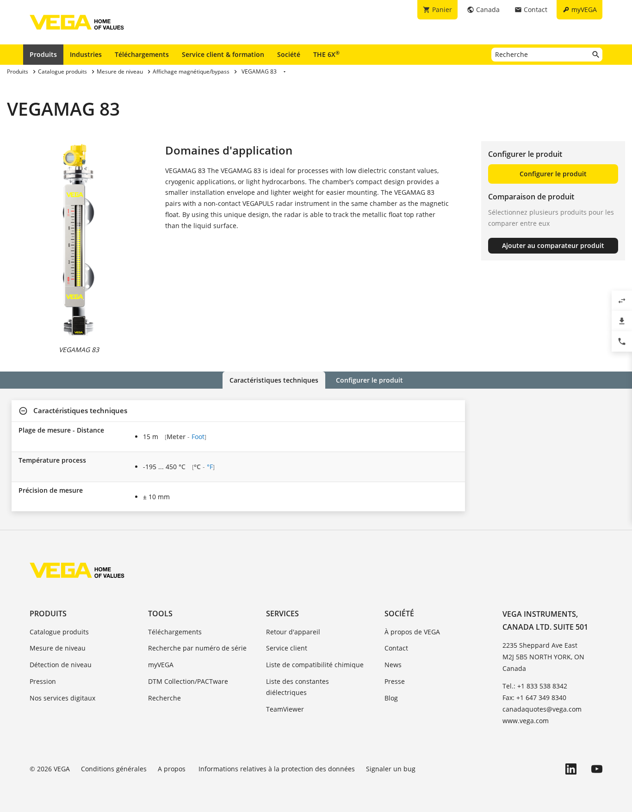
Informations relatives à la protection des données (276, 768)
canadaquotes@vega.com (542, 709)
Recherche (164, 698)
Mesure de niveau (58, 648)
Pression (43, 681)
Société (288, 54)
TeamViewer (285, 709)
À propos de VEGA (412, 631)
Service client (286, 648)
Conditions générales (114, 768)
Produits (43, 54)
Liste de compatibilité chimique (315, 664)
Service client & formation (223, 54)
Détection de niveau (61, 664)
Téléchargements (142, 54)
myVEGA (160, 664)
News (393, 664)
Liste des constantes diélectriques (297, 687)
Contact (396, 648)
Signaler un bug (390, 768)
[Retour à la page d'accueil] (77, 570)
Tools (160, 613)
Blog (391, 698)
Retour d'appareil (293, 631)
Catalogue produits (59, 631)
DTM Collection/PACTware (188, 681)
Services (282, 613)
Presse (394, 681)
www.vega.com (525, 720)
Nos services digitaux (62, 698)
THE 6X (326, 54)
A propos (172, 768)
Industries (86, 54)
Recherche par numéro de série (197, 648)
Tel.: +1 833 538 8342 (534, 686)
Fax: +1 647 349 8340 (534, 697)
